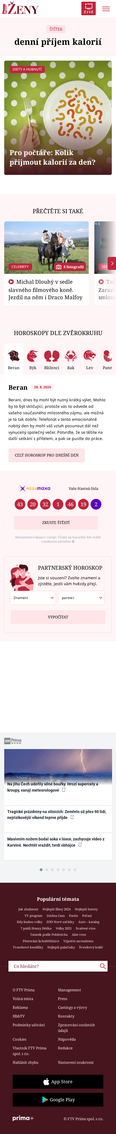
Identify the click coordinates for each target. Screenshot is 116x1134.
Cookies (19, 1039)
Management (69, 989)
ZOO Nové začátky (60, 922)
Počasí (87, 915)
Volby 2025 (64, 928)
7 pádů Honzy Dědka (36, 928)
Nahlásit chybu (25, 1062)
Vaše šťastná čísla (83, 488)
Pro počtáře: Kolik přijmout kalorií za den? (53, 157)
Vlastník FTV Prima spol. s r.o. (29, 1050)
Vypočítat (58, 617)
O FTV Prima (24, 989)
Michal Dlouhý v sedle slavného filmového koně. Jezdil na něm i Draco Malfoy (45, 289)
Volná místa (23, 998)
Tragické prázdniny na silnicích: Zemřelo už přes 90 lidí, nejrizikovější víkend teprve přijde (56, 814)
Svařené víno (85, 928)
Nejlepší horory (86, 909)
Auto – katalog (88, 922)
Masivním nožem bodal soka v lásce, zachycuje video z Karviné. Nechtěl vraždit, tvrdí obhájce (55, 842)
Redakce (65, 1048)
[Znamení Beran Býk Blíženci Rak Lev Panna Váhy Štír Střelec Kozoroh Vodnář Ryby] (33, 598)
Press (62, 998)
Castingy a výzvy (72, 1007)
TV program (33, 915)
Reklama (20, 1007)
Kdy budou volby (29, 922)
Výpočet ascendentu (78, 941)
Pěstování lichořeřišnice (41, 941)
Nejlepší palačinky (61, 947)
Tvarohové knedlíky (28, 947)
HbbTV (19, 1016)
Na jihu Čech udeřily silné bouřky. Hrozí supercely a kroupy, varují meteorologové (52, 787)
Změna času (56, 915)
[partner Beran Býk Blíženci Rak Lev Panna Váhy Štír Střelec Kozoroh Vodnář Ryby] (81, 598)
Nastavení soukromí (75, 1062)
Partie (73, 915)
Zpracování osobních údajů (76, 1027)
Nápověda (67, 1039)
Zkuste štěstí (56, 522)
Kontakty (66, 1016)
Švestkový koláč (91, 947)
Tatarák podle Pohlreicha (49, 934)
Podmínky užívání (29, 1024)
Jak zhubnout (28, 909)
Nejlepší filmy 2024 (57, 909)
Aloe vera (79, 934)
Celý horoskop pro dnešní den (47, 455)
